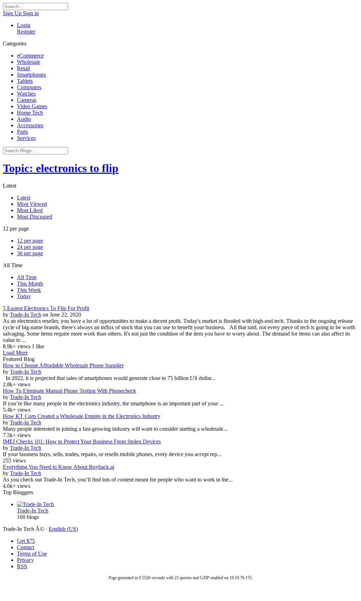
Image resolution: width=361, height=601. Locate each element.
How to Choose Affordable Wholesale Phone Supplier (63, 365)
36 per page (30, 253)
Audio (24, 119)
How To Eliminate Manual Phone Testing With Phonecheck (69, 391)
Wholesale (28, 62)
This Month (30, 284)
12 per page (30, 241)
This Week (29, 290)
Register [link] (26, 32)
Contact (25, 547)
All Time (27, 277)
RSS (22, 566)
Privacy (25, 560)
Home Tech (30, 113)
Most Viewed (32, 204)
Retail (23, 68)
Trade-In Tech (25, 315)
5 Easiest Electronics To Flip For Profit (46, 308)
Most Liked (30, 210)
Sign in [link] (31, 13)
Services (26, 138)
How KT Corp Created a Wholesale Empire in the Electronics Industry (81, 416)
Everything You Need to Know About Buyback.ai (58, 467)
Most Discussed (34, 217)
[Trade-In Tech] (187, 504)
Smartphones (31, 75)
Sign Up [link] (13, 13)
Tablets (25, 81)
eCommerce (30, 56)
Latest (23, 198)
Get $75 (26, 541)
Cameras (26, 100)
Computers (29, 87)
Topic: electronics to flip (60, 168)
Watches (26, 94)
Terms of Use (32, 554)
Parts (22, 132)
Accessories (30, 125)
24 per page (30, 247)
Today (24, 296)
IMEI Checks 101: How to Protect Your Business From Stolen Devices (82, 441)
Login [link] (23, 25)
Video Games (32, 106)
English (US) (63, 529)
